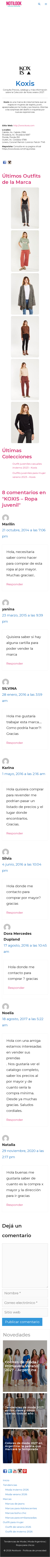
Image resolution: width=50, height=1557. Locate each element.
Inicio (6, 1480)
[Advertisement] (25, 37)
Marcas (7, 1499)
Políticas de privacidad (34, 1550)
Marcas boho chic (15, 1513)
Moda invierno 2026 (17, 1489)
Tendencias (10, 1485)
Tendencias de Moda (15, 1541)
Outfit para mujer (13, 1522)
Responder (14, 584)
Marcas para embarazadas (21, 1517)
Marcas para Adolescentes (21, 1508)
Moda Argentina (36, 1541)
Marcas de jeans (15, 1503)
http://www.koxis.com (23, 125)
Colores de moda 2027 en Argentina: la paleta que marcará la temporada (23, 1446)
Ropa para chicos (25, 1545)
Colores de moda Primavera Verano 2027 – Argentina (21, 1366)
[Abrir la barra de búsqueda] (39, 4)
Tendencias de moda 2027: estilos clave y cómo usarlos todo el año (24, 1410)
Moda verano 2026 (16, 1494)
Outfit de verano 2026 (18, 1527)
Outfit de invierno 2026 (19, 1531)
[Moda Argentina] (13, 4)
